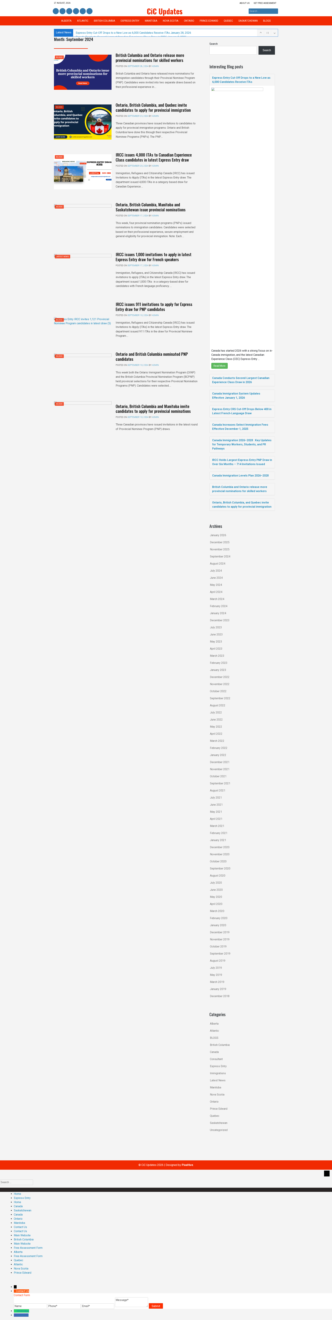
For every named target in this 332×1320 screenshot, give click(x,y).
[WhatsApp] (15, 1311)
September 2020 (220, 868)
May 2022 (216, 726)
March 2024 (217, 599)
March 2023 (217, 655)
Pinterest (82, 11)
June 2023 (216, 634)
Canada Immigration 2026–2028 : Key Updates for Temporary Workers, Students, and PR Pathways (241, 444)
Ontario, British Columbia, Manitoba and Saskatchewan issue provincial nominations (151, 207)
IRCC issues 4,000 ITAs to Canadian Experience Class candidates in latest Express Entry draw (154, 157)
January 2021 (218, 840)
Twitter (69, 11)
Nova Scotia (170, 20)
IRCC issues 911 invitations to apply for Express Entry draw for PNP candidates (154, 306)
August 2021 (217, 790)
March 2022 (217, 740)
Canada (214, 1052)
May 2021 (216, 811)
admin (155, 66)
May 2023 (216, 641)
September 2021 (220, 783)
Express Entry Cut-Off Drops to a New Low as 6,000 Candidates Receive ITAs (133, 32)
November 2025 (219, 549)
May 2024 (216, 584)
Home (17, 1193)
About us (244, 3)
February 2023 (218, 662)
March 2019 (217, 982)
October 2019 (218, 946)
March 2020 (217, 911)
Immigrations (218, 1073)
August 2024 (217, 563)
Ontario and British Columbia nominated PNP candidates (152, 356)
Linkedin (62, 11)
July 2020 (216, 882)
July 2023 (216, 627)
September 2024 (220, 556)
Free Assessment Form (28, 1247)
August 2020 (217, 875)
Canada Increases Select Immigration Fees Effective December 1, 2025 (240, 426)
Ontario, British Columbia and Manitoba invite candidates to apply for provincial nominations (153, 408)
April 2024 (216, 592)
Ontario (189, 20)
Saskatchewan (248, 20)
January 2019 (218, 989)
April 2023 (216, 648)
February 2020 (218, 918)
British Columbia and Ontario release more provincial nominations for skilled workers (150, 57)
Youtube (89, 11)
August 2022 (217, 705)
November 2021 (219, 769)
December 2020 (219, 847)
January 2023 (218, 670)
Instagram (76, 11)
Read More (219, 365)
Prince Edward (209, 20)
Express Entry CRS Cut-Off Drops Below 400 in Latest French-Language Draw (241, 411)
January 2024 (218, 613)
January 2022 (218, 755)
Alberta (66, 20)
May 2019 (216, 975)
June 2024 (216, 577)
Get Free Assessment (265, 3)
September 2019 (220, 953)
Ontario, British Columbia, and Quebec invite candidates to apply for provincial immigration (153, 107)
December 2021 (219, 762)
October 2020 (218, 861)
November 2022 (219, 684)
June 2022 (216, 719)
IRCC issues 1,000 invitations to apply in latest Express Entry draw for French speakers (153, 256)
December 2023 (219, 620)
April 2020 (216, 904)
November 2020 (219, 854)
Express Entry (130, 20)
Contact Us (20, 1227)
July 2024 (216, 570)
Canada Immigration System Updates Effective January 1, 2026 (236, 395)
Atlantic (82, 20)
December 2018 (219, 996)
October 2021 (218, 776)
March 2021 (217, 826)
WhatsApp (23, 1311)
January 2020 (218, 925)
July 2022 (216, 712)
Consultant (216, 1059)
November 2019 (219, 939)
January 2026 (218, 535)
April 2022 (216, 733)
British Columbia (104, 20)
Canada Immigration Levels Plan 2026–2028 (240, 475)
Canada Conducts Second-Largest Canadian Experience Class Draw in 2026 (240, 380)
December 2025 (219, 542)
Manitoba (151, 20)
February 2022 (218, 748)
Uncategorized (219, 1130)
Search (213, 43)
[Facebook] (15, 1315)
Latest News (62, 256)
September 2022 (220, 698)
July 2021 (216, 797)
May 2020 (216, 897)
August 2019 (217, 960)
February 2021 (218, 833)
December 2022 (219, 677)
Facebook (56, 11)
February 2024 (218, 606)
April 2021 (216, 819)
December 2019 (219, 932)
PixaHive (187, 1165)
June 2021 (216, 804)
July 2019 (216, 967)
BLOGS (267, 20)
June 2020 (216, 889)
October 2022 (218, 691)
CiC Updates (165, 11)
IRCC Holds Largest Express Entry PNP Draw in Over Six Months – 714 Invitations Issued (242, 462)
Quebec (228, 20)
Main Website (22, 1235)
